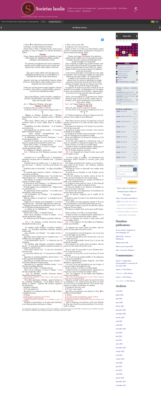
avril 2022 (119, 363)
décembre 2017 (121, 381)
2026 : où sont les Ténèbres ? (125, 250)
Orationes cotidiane (74, 11)
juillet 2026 (119, 295)
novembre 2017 (121, 385)
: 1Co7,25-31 (121, 111)
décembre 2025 (121, 310)
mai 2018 (119, 370)
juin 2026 (119, 299)
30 (136, 55)
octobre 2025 (120, 317)
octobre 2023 (120, 351)
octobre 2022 (120, 359)
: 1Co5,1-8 (121, 132)
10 (117, 49)
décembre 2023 (121, 348)
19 (123, 52)
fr (153, 22)
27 (127, 55)
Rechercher (119, 178)
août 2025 (119, 321)
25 (120, 55)
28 (130, 55)
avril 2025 (119, 325)
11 (120, 49)
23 (136, 52)
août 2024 (119, 333)
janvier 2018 (120, 378)
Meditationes (86, 11)
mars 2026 (119, 302)
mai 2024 (119, 340)
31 (117, 57)
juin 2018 (119, 366)
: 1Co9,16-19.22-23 (123, 121)
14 (130, 49)
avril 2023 (119, 355)
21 (130, 52)
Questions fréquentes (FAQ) (107, 8)
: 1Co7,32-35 (121, 137)
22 (133, 52)
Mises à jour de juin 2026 (124, 246)
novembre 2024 (121, 329)
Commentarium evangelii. (126, 82)
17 (117, 52)
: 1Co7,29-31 (121, 142)
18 (120, 52)
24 (117, 55)
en (157, 22)
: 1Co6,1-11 (121, 126)
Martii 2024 (127, 36)
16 (136, 49)
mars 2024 (119, 344)
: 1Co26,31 (121, 157)
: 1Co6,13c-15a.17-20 (123, 116)
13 (127, 49)
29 (133, 55)
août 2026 (119, 291)
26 (123, 55)
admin (118, 261)
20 (127, 52)
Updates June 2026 (122, 243)
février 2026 (120, 306)
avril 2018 (119, 374)
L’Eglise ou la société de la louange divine (81, 8)
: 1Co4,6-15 (121, 147)
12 (123, 49)
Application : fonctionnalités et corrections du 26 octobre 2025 (127, 263)
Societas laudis (50, 8)
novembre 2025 (121, 314)
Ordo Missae (122, 8)
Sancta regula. (122, 77)
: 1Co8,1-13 (121, 152)
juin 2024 (119, 336)
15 (133, 49)
